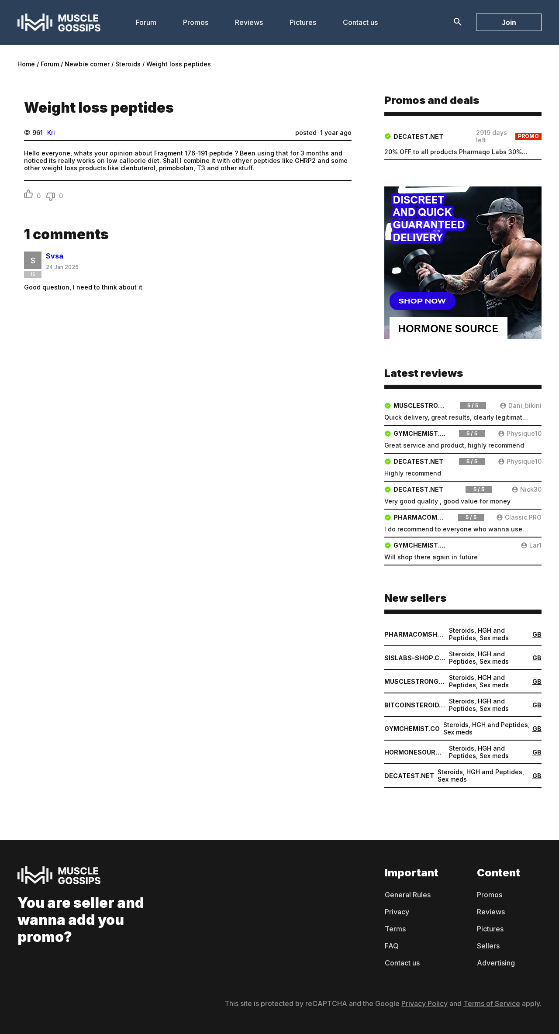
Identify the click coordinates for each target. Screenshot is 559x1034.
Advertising (496, 962)
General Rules (408, 894)
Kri (51, 132)
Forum (146, 22)
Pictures (303, 22)
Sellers (488, 945)
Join (509, 22)
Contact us (360, 22)
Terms (395, 928)
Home (26, 64)
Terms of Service (491, 1003)
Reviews (249, 22)
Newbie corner (87, 64)
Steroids (128, 64)
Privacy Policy (424, 1003)
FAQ (392, 945)
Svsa (54, 256)
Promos (195, 22)
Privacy (397, 911)
